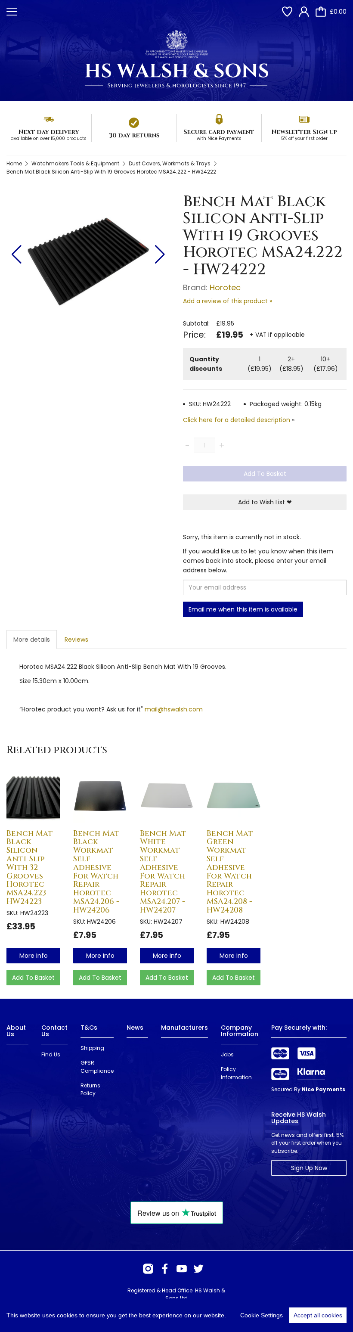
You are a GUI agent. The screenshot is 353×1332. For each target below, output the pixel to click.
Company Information (239, 1030)
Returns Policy (90, 1089)
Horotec (225, 287)
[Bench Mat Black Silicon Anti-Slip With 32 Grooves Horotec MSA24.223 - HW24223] (33, 796)
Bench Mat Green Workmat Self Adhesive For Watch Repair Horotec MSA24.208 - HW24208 (230, 872)
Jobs (227, 1054)
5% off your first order (304, 138)
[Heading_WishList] (287, 11)
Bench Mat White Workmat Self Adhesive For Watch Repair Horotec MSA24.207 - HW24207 (163, 872)
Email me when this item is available (243, 609)
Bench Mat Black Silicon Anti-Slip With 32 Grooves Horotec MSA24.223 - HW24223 (29, 867)
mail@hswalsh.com (174, 709)
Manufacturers (184, 1027)
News (135, 1027)
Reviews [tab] (76, 639)
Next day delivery (48, 132)
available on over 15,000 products (49, 138)
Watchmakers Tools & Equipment (75, 163)
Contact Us (54, 1030)
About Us (16, 1030)
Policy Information (236, 1073)
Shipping (92, 1048)
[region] (176, 1315)
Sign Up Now (309, 1168)
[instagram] (148, 1269)
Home (14, 163)
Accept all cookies (318, 1315)
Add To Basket (265, 473)
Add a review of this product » (227, 301)
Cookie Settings (261, 1315)
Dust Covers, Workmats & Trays (170, 163)
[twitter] (198, 1269)
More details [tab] (31, 639)
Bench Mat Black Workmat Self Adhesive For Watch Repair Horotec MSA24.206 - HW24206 (96, 872)
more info (33, 955)
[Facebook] (165, 1269)
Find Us (50, 1054)
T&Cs (89, 1027)
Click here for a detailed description (236, 420)
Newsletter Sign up (304, 132)
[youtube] (181, 1269)
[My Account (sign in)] (304, 11)
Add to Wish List (265, 502)
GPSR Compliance (97, 1066)
